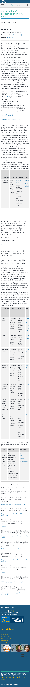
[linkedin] (10, 629)
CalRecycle (9, 677)
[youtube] (7, 629)
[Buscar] (28, 5)
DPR (14, 677)
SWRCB (3, 680)
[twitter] (2, 629)
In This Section (7, 22)
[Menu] (2, 5)
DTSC (18, 677)
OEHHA (23, 677)
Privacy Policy (5, 637)
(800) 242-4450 (4, 611)
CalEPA (2, 677)
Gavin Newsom (7, 649)
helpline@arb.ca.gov (14, 611)
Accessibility (5, 635)
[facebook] (5, 629)
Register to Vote (6, 643)
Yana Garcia (16, 651)
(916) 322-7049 (11, 37)
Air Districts (4, 641)
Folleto (27, 180)
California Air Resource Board (15, 5)
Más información (7, 245)
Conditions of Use (6, 639)
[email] (13, 629)
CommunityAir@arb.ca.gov (20, 35)
